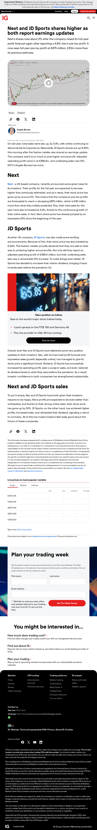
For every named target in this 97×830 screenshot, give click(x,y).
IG (9, 729)
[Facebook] (18, 119)
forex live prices (24, 529)
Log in (74, 11)
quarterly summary (34, 471)
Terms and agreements (31, 729)
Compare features (58, 694)
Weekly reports (79, 686)
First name (16, 576)
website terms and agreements (44, 536)
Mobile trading (56, 680)
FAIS (44, 729)
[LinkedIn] (34, 119)
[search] (88, 17)
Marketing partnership (81, 826)
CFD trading (33, 675)
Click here (20, 710)
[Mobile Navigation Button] (93, 17)
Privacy (51, 729)
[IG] (5, 18)
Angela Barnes (23, 129)
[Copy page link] (10, 119)
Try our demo (56, 698)
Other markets (14, 691)
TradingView (55, 683)
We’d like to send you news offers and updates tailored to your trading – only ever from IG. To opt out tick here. (29, 605)
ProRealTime (55, 691)
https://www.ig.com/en (63, 7)
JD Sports (39, 237)
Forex (12, 485)
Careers (66, 826)
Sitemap (15, 729)
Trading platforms (58, 675)
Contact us (13, 707)
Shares (11, 113)
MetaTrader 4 (56, 687)
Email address (17, 588)
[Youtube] (34, 742)
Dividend (21, 113)
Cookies (69, 729)
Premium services (36, 686)
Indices (34, 485)
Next (11, 183)
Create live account (87, 11)
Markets (12, 675)
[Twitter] (26, 119)
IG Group (57, 826)
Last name (54, 576)
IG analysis (77, 675)
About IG (60, 729)
